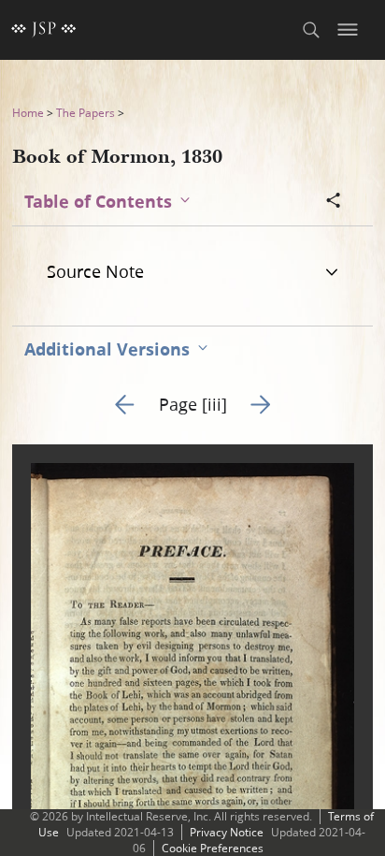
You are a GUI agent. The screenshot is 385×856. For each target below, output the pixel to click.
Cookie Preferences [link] (213, 848)
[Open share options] (333, 202)
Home (28, 113)
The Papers (85, 113)
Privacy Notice (227, 832)
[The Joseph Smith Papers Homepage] (44, 30)
